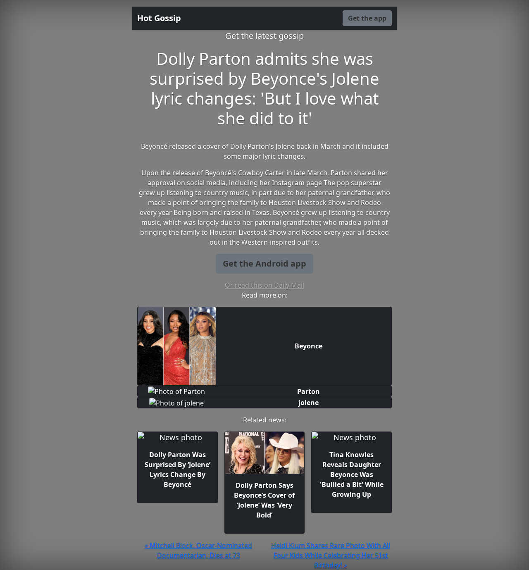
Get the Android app (264, 263)
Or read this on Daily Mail (264, 285)
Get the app (367, 18)
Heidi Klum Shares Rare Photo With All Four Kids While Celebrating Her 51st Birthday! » (330, 555)
